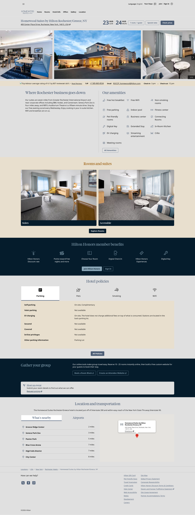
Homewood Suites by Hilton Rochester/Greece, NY (79, 469)
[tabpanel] (97, 325)
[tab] (40, 293)
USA (31, 469)
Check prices (168, 23)
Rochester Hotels (51, 469)
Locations (24, 469)
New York (39, 469)
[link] (97, 83)
